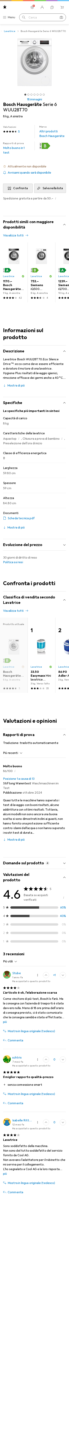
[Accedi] (42, 7)
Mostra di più (16, 385)
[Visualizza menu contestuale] (37, 975)
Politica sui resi (13, 562)
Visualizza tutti (13, 235)
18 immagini (34, 99)
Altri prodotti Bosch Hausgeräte (52, 131)
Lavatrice (9, 31)
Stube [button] (16, 973)
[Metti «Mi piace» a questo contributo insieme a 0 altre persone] (46, 1059)
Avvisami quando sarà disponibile (29, 173)
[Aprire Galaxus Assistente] (52, 7)
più (5, 1022)
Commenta (15, 1040)
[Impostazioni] (32, 7)
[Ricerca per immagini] (61, 17)
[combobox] (13, 753)
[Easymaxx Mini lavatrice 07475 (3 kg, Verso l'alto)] (41, 655)
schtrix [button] (17, 1058)
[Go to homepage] (4, 7)
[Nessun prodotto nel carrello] (62, 7)
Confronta (20, 188)
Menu (11, 17)
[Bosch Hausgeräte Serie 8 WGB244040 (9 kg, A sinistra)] (14, 272)
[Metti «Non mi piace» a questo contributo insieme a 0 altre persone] (63, 975)
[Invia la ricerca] (23, 17)
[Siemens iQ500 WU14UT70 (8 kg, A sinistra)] (41, 272)
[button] (44, 146)
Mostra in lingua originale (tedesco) (31, 1031)
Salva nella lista (53, 188)
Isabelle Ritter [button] (22, 1120)
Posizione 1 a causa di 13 (18, 779)
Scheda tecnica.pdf (21, 518)
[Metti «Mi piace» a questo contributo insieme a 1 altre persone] (46, 975)
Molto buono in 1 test (14, 148)
